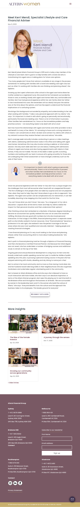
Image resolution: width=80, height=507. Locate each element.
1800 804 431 (48, 413)
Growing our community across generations (20, 372)
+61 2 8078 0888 (15, 413)
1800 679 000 (14, 463)
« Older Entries (13, 383)
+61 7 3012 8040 (15, 434)
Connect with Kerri (41, 294)
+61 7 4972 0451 (49, 464)
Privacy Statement (15, 490)
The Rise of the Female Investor (20, 338)
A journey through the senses (56, 337)
